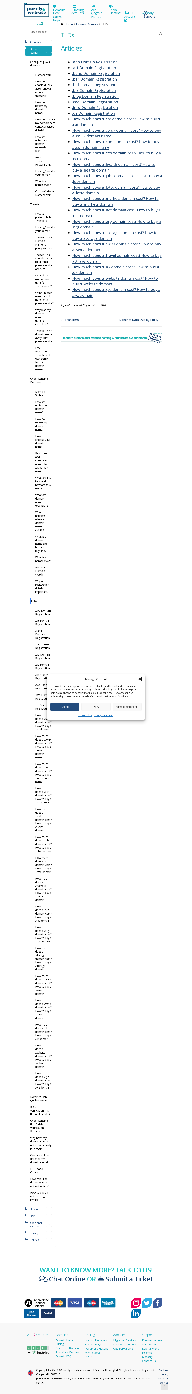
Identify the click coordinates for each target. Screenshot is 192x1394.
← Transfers (70, 320)
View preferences (127, 706)
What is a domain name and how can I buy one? (41, 544)
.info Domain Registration (43, 696)
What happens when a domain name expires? (40, 521)
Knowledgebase (152, 1340)
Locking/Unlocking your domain (43, 172)
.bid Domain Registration (42, 656)
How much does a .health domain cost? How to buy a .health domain (43, 819)
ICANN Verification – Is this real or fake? (40, 1110)
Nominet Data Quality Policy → (140, 320)
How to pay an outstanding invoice (39, 1196)
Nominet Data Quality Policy (39, 1098)
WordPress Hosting (96, 1348)
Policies (34, 1240)
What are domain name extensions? (42, 500)
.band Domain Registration (42, 634)
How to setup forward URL (43, 161)
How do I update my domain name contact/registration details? (43, 125)
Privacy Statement (103, 715)
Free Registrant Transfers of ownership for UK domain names (42, 358)
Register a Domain (67, 1348)
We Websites (38, 1335)
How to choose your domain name (42, 441)
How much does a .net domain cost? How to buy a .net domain (43, 913)
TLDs (34, 601)
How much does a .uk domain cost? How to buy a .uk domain (43, 1032)
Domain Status (40, 393)
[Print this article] (160, 34)
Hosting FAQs (93, 1344)
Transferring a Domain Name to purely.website (43, 243)
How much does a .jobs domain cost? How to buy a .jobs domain (43, 844)
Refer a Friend (150, 1348)
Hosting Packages (95, 1340)
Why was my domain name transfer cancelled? (43, 317)
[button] (140, 679)
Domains (59, 10)
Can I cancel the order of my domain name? (40, 1158)
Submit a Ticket (128, 1278)
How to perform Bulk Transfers (43, 217)
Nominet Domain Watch (40, 571)
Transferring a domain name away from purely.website (43, 336)
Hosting (78, 10)
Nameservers (43, 75)
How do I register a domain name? (41, 407)
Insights (147, 1352)
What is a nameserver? (43, 183)
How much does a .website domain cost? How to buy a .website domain (43, 1056)
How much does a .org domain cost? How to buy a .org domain (43, 934)
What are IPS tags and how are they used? (43, 483)
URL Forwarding (123, 1348)
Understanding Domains (39, 380)
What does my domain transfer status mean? (43, 281)
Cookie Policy (85, 715)
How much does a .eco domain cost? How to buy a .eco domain (43, 795)
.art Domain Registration (42, 622)
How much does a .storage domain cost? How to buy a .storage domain (43, 958)
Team (113, 10)
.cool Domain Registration (43, 686)
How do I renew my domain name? (41, 107)
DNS (131, 13)
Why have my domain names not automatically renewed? (40, 1143)
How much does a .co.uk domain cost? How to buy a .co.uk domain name (43, 746)
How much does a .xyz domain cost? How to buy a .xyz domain (43, 1080)
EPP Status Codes (37, 1170)
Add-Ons (119, 1335)
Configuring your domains (40, 63)
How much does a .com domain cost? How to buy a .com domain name (43, 772)
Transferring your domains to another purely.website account (43, 262)
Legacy (34, 1233)
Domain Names (96, 15)
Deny (96, 706)
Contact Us (149, 1361)
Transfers (36, 204)
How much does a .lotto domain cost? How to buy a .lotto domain (43, 865)
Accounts (77, 13)
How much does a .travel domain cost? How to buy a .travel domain (43, 1009)
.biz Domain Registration (42, 666)
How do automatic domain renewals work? (41, 144)
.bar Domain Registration (42, 646)
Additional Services (36, 1224)
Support (147, 1335)
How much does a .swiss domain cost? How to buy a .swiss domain (43, 984)
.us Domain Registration (42, 706)
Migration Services (124, 1340)
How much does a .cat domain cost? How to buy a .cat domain (43, 722)
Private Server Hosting (92, 1354)
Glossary (148, 13)
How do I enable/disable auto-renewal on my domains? (43, 88)
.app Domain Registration (43, 612)
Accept (65, 706)
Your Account (150, 1344)
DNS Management (124, 1344)
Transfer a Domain (67, 1352)
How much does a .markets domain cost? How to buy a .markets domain (43, 889)
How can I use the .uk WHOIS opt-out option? (39, 1182)
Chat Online (66, 1278)
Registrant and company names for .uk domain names (42, 462)
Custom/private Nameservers (43, 193)
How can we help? (57, 16)
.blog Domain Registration (43, 676)
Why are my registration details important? (42, 586)
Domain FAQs (64, 1356)
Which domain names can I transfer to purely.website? (43, 298)
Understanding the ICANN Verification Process (39, 1126)
